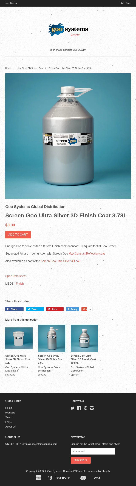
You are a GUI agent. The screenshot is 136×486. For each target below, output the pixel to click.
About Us (10, 426)
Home (8, 68)
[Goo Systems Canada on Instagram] (92, 408)
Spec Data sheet (15, 275)
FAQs (8, 422)
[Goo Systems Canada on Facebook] (79, 408)
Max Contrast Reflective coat (87, 253)
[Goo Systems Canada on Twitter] (73, 408)
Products (10, 412)
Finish (20, 283)
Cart (128, 3)
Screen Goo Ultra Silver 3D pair (61, 261)
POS (75, 471)
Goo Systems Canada (59, 471)
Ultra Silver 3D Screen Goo (30, 68)
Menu (13, 3)
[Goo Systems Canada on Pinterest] (85, 408)
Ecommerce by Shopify (97, 471)
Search (9, 417)
